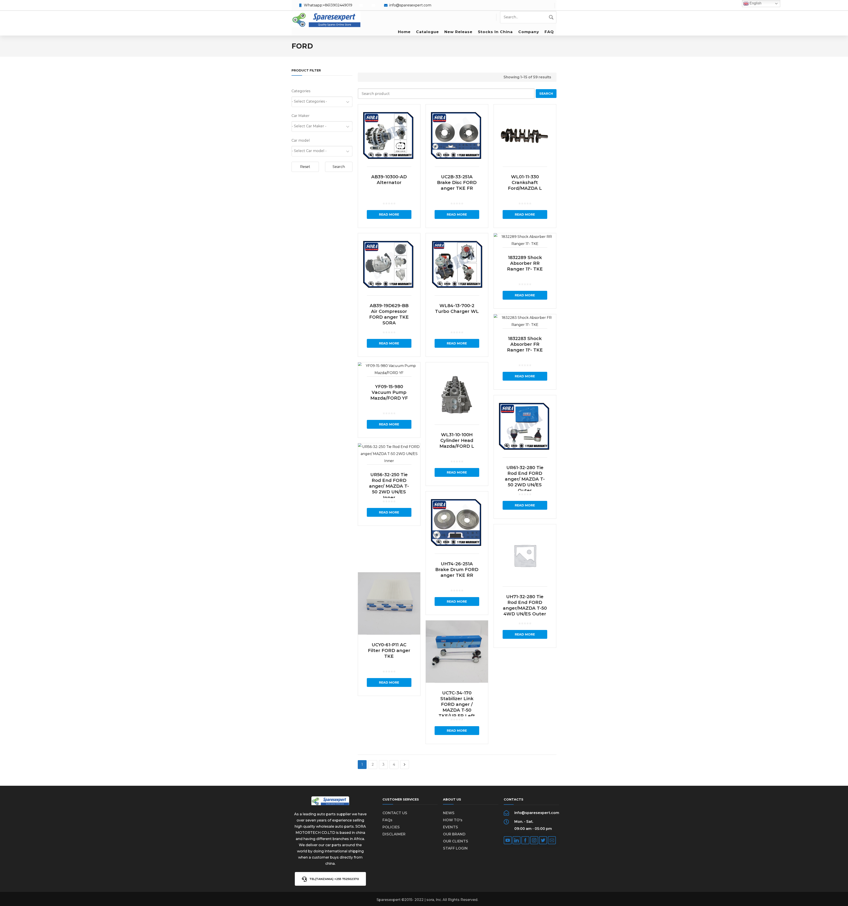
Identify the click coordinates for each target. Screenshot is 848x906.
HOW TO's (452, 820)
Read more (389, 214)
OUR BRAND (454, 834)
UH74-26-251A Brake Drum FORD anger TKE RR (456, 569)
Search (339, 167)
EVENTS (450, 827)
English (755, 3)
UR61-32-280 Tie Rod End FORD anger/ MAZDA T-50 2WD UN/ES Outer (525, 479)
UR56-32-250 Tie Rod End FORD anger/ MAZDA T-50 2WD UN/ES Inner (389, 486)
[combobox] (322, 101)
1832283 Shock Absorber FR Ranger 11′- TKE (525, 344)
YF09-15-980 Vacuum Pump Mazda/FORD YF (389, 392)
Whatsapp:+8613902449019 (328, 5)
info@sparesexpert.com (410, 5)
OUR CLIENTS (455, 841)
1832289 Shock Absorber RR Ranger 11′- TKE (525, 263)
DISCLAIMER (393, 834)
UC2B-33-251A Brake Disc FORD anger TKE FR (457, 182)
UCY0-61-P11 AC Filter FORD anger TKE (389, 650)
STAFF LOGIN (455, 848)
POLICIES (391, 827)
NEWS (448, 813)
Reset (305, 167)
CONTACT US (394, 813)
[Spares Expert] (326, 19)
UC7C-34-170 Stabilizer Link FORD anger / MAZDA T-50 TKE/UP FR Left (457, 704)
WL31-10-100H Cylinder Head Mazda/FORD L (456, 440)
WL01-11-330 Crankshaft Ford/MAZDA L (525, 182)
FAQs (387, 820)
